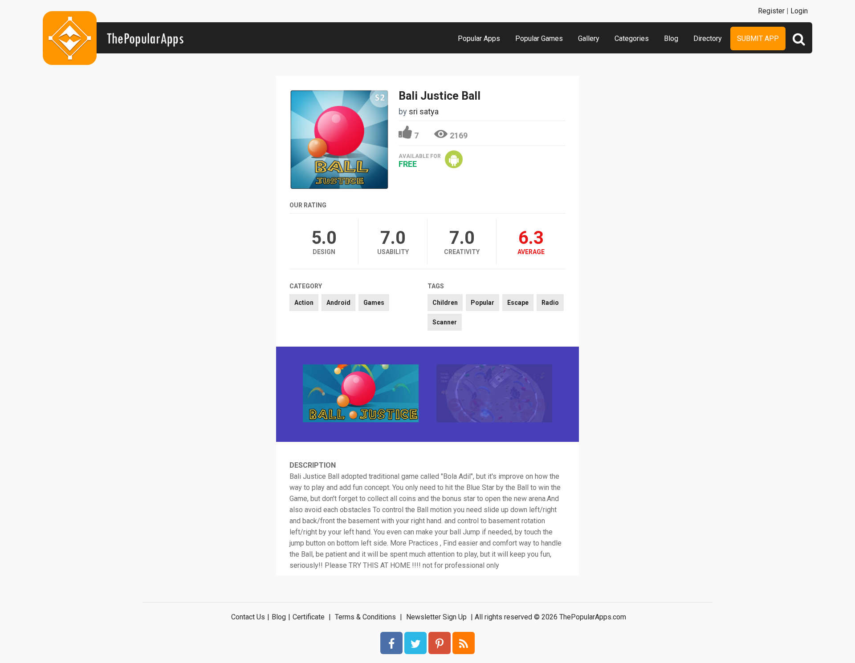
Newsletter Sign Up (436, 617)
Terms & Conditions (365, 617)
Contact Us (248, 617)
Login (799, 11)
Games (373, 302)
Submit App (758, 38)
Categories (632, 38)
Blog (671, 38)
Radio (550, 302)
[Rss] (463, 643)
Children (445, 302)
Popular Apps (479, 38)
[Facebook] (391, 643)
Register (771, 11)
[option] (361, 394)
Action (304, 302)
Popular (482, 302)
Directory (707, 38)
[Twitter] (415, 643)
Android (338, 302)
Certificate (309, 617)
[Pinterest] (439, 643)
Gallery (588, 38)
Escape (518, 302)
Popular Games (539, 38)
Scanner (444, 322)
